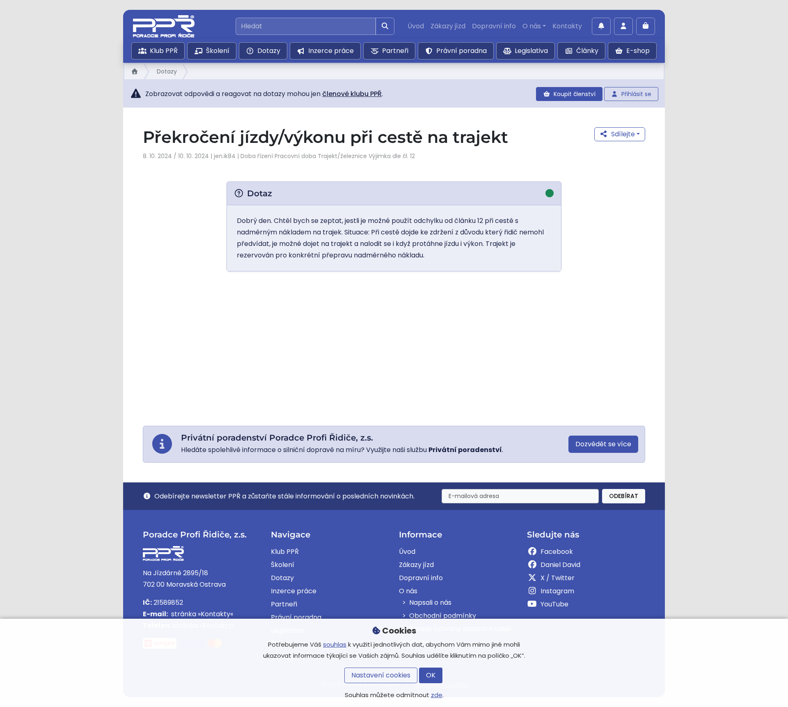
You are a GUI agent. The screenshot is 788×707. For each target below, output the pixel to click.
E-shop (638, 50)
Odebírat (623, 496)
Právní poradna (461, 50)
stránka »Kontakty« (201, 614)
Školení (217, 50)
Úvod (416, 26)
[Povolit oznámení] (601, 26)
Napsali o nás (430, 602)
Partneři (395, 50)
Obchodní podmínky (442, 615)
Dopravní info (494, 26)
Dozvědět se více (603, 444)
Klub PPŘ (164, 50)
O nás (531, 26)
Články (587, 50)
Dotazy (268, 50)
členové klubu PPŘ (352, 94)
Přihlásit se (636, 94)
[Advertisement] (394, 348)
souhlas (334, 644)
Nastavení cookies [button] (380, 675)
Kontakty (567, 26)
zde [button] (436, 695)
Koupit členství (575, 94)
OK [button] (430, 675)
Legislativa (531, 50)
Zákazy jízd (448, 26)
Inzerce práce (331, 50)
